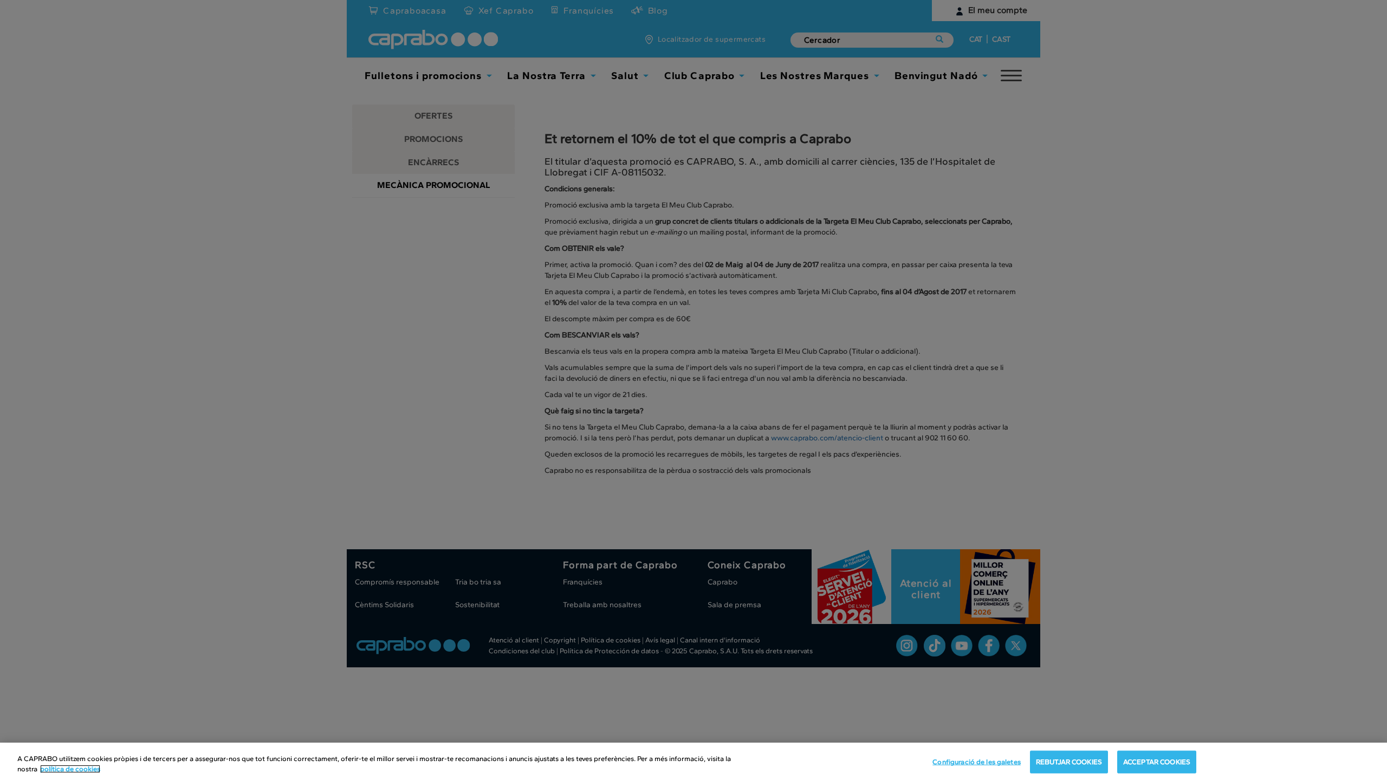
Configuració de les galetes (976, 762)
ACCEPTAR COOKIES (1156, 762)
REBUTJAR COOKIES (1069, 762)
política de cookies (70, 769)
